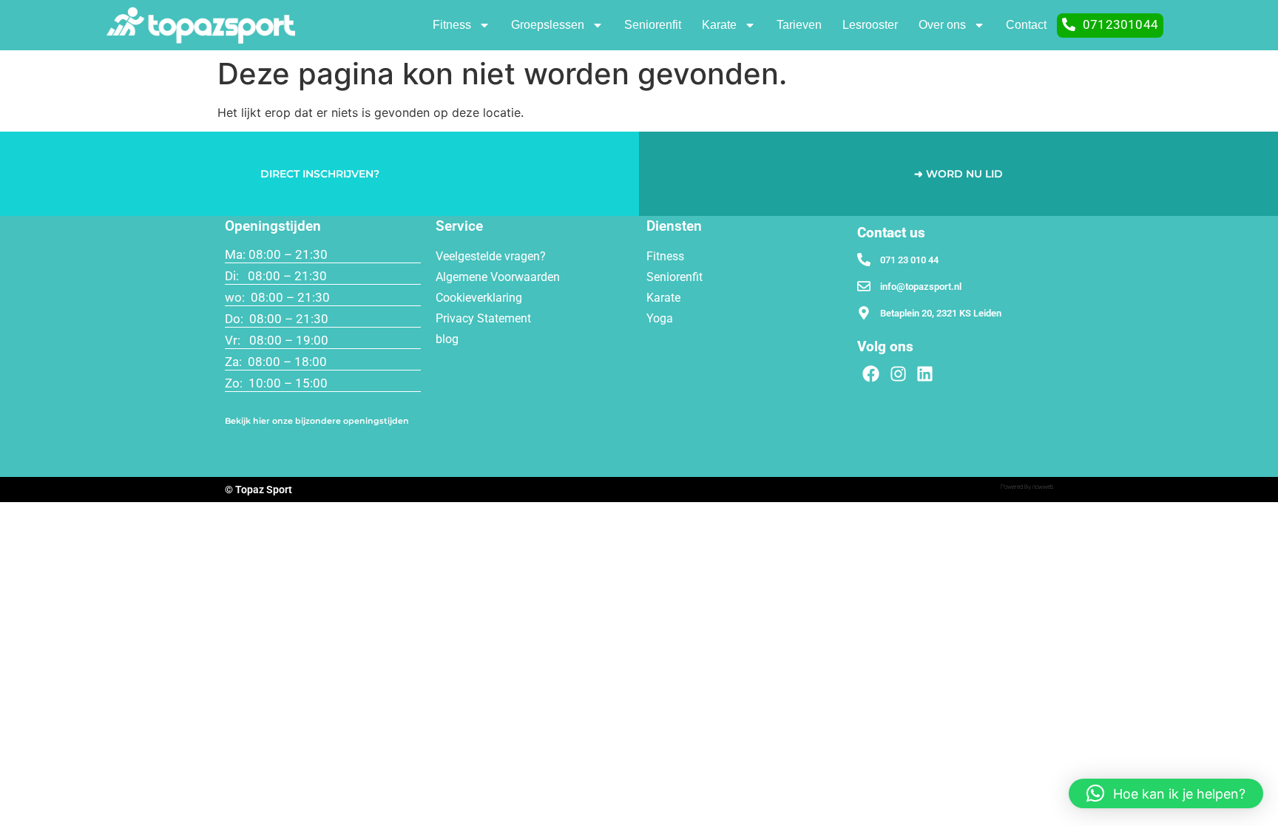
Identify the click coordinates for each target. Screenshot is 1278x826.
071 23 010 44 (909, 259)
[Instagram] (898, 373)
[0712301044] (1068, 24)
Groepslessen (547, 24)
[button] (1166, 793)
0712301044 (1120, 24)
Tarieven (799, 24)
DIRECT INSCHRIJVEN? (319, 173)
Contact (1026, 24)
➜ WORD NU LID (958, 173)
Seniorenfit (652, 24)
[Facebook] (871, 373)
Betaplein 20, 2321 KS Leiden (940, 313)
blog (447, 339)
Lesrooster (870, 24)
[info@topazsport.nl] (863, 286)
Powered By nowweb (1027, 487)
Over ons (942, 24)
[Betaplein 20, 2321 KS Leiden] (863, 312)
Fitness (452, 24)
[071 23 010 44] (863, 259)
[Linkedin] (925, 373)
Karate (719, 24)
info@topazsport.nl (920, 286)
